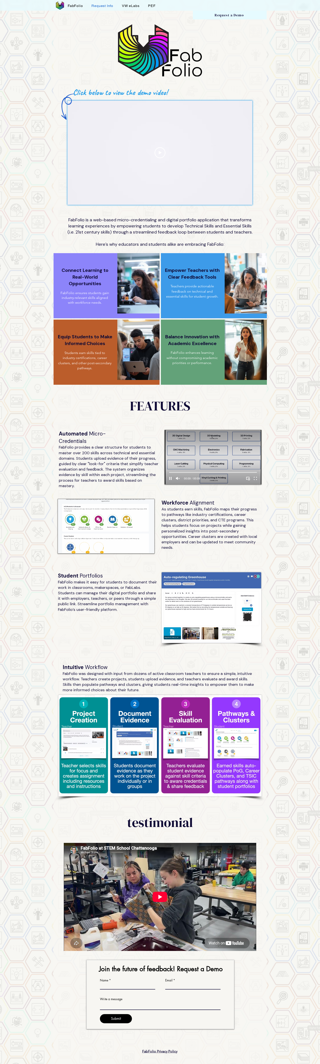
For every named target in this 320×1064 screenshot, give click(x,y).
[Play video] (160, 152)
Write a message (111, 999)
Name (104, 980)
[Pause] (63, 547)
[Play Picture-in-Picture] (141, 547)
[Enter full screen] (148, 547)
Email (168, 980)
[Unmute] (71, 547)
